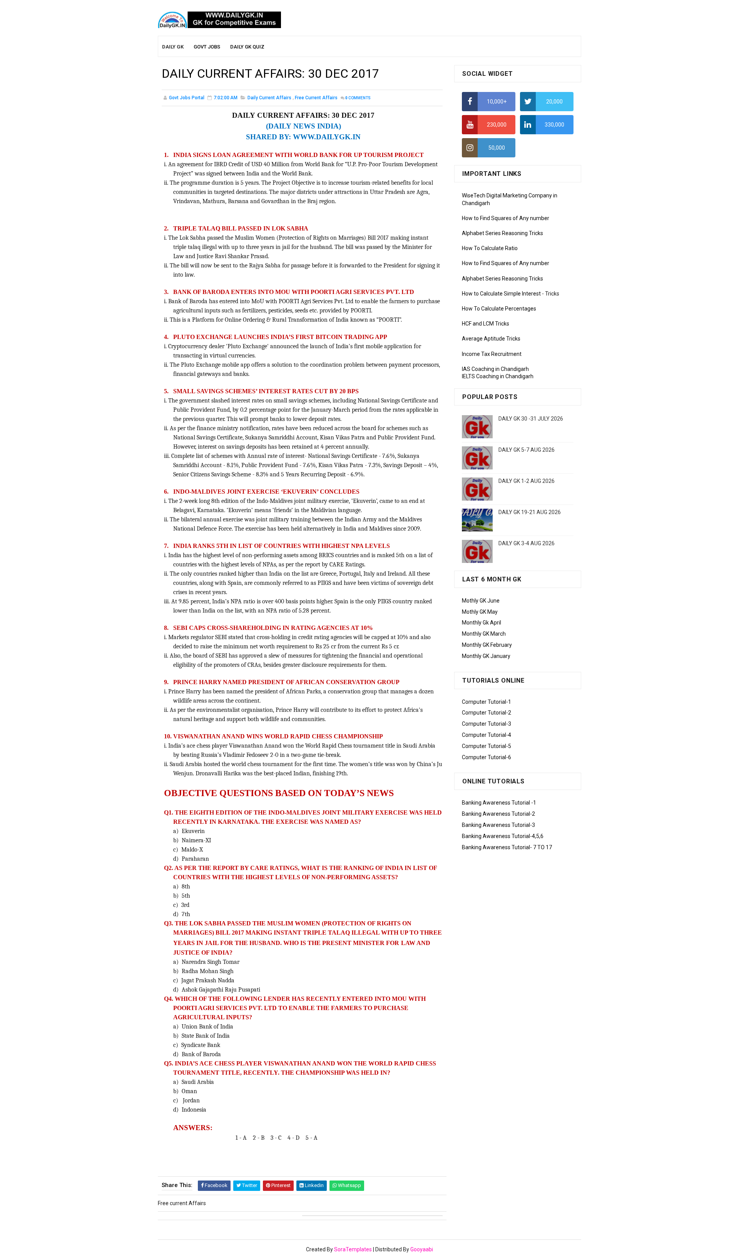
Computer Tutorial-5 (486, 746)
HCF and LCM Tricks (485, 324)
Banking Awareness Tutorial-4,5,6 (502, 836)
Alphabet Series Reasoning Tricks (502, 233)
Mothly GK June (481, 601)
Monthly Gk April (481, 622)
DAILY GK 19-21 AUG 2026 (529, 512)
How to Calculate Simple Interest (501, 294)
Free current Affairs (316, 97)
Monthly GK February (487, 645)
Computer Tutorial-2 (486, 713)
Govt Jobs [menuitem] (207, 47)
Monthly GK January (486, 656)
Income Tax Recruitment (492, 354)
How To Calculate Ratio (490, 248)
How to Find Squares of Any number (505, 218)
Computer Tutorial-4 (486, 735)
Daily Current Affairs (269, 97)
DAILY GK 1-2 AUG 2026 (526, 481)
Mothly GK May (480, 612)
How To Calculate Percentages (499, 309)
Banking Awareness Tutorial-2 (498, 814)
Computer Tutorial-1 (486, 702)
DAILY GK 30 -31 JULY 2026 (530, 419)
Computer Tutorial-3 (486, 724)
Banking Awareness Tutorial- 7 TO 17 (507, 847)
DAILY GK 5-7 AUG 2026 (526, 450)
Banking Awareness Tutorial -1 (499, 803)
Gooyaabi (421, 1249)
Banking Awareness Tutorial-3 (498, 825)
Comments (358, 98)
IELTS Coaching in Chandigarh (497, 376)
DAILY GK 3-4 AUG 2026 (526, 543)
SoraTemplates (353, 1249)
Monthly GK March (484, 634)
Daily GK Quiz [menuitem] (247, 47)
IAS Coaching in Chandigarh (495, 369)
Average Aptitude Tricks (491, 339)
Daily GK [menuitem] (173, 47)
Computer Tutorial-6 (486, 757)
